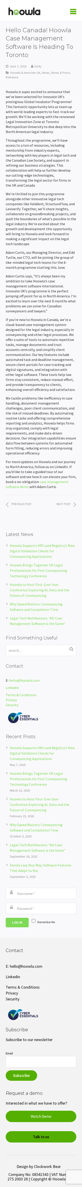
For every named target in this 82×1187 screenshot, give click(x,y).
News (46, 73)
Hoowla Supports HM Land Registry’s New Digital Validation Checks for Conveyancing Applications (42, 551)
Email (9, 1053)
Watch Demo (41, 1116)
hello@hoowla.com (24, 680)
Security (12, 705)
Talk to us (41, 1136)
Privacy (11, 700)
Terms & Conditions (21, 695)
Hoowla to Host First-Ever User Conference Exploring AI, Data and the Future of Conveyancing (39, 590)
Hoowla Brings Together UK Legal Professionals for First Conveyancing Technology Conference (38, 570)
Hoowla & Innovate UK (25, 73)
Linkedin (12, 687)
